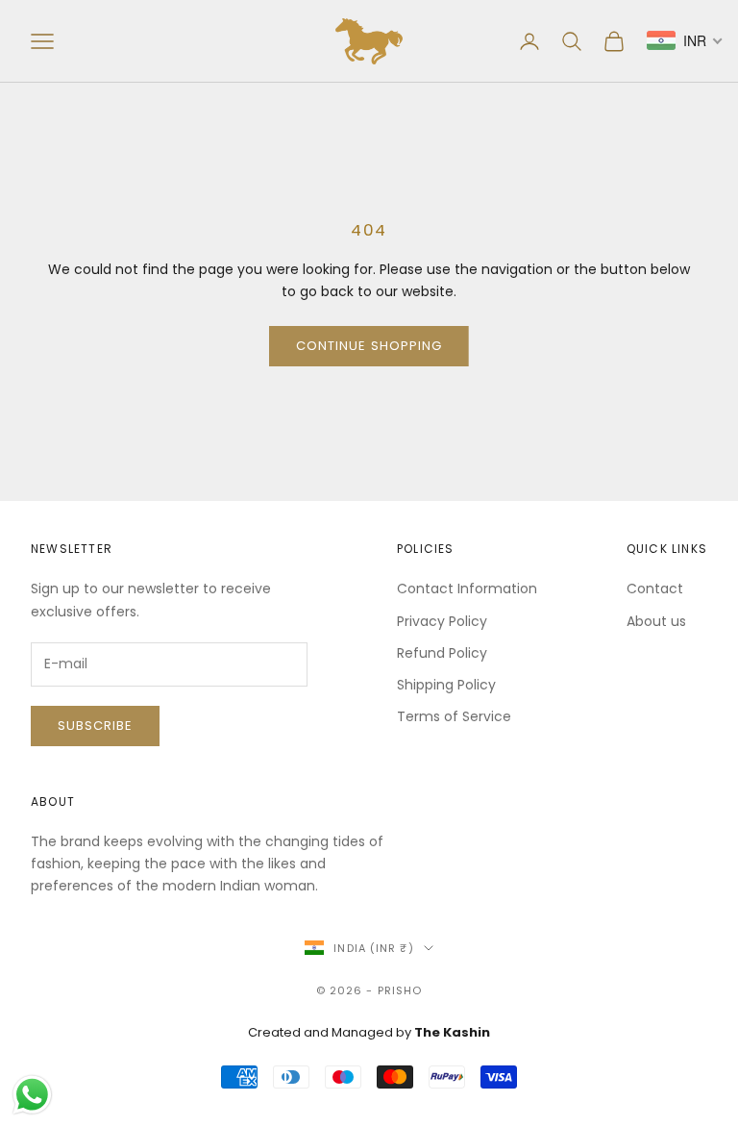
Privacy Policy (442, 621)
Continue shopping (369, 346)
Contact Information (467, 588)
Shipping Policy (446, 684)
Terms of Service (454, 716)
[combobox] (685, 40)
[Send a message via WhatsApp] (32, 1094)
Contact (655, 588)
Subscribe (95, 725)
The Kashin (452, 1032)
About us (656, 621)
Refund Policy (442, 653)
